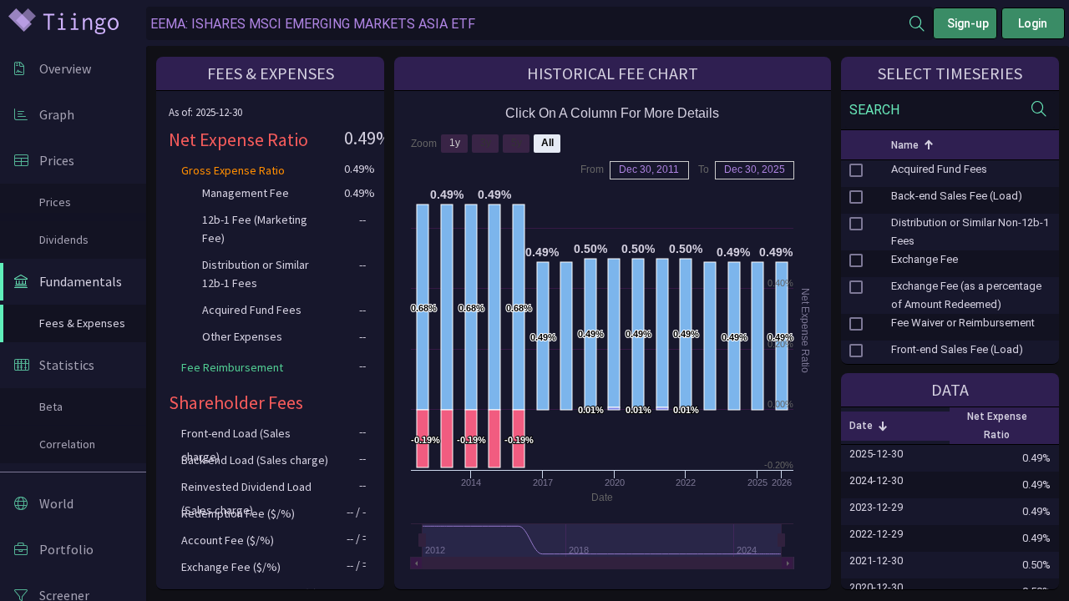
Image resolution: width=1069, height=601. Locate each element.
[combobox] (527, 23)
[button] (856, 145)
